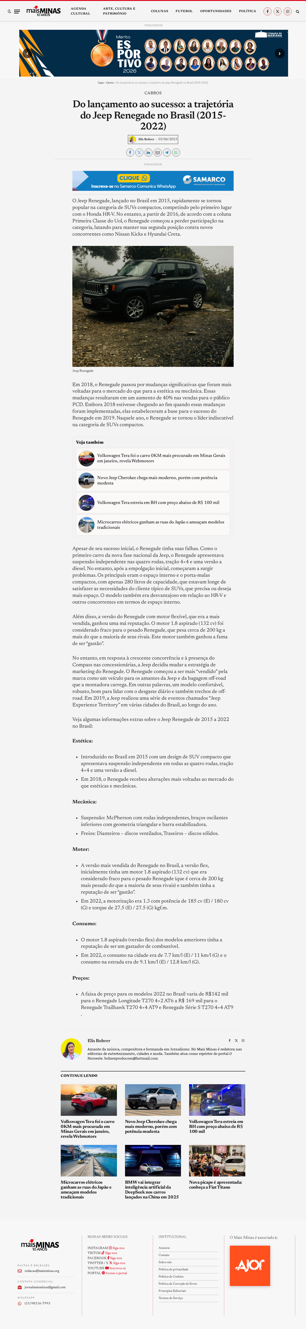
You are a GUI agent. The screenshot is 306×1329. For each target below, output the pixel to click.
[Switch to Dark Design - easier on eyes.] (9, 11)
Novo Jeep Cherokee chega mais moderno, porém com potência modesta (151, 1127)
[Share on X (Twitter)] (139, 152)
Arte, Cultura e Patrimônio (119, 11)
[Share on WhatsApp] (176, 152)
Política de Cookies (171, 1276)
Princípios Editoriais (172, 1291)
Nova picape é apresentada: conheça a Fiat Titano (215, 1185)
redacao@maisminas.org (42, 1271)
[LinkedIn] (24, 197)
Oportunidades (215, 11)
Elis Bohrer (146, 139)
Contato (164, 1255)
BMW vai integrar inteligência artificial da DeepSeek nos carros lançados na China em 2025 (152, 1190)
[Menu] (17, 11)
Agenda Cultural (80, 11)
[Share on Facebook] (130, 152)
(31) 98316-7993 (37, 1303)
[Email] (24, 218)
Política (247, 11)
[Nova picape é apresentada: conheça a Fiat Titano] (217, 1160)
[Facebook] (24, 177)
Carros (110, 82)
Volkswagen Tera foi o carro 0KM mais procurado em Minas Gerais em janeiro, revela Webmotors (87, 1129)
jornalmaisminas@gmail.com (45, 1287)
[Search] (297, 11)
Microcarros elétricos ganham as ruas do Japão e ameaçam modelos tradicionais (86, 1190)
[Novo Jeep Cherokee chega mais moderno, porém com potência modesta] (153, 1100)
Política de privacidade (173, 1269)
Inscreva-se (117, 1268)
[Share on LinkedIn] (148, 152)
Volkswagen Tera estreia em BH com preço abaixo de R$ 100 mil (216, 1127)
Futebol (184, 11)
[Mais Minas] (43, 11)
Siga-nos (118, 1248)
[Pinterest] (24, 208)
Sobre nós (165, 1262)
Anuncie (164, 1248)
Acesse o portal (116, 1273)
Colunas (159, 11)
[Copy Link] (24, 228)
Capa (101, 82)
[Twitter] (24, 187)
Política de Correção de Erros (178, 1284)
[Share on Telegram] (167, 152)
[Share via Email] (158, 152)
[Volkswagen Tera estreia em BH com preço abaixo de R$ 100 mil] (217, 1100)
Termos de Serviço (171, 1298)
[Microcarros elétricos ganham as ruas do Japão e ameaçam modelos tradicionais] (89, 1160)
